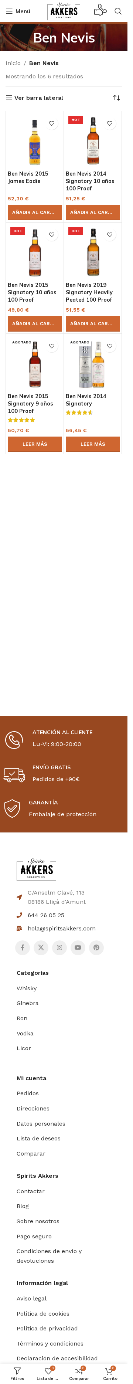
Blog (23, 1206)
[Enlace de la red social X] (41, 947)
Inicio (13, 63)
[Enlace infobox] (100, 11)
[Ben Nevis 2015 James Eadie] (35, 140)
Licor (24, 1048)
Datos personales (41, 1123)
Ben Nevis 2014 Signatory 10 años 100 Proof (90, 181)
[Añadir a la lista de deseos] (51, 123)
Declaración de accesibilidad (57, 1358)
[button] (35, 212)
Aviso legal (32, 1298)
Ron (22, 1018)
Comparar (31, 1153)
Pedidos (28, 1093)
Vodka (25, 1033)
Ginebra (28, 1003)
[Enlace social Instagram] (59, 947)
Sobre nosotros (38, 1221)
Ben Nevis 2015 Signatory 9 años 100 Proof (30, 403)
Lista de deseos (39, 1138)
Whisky (27, 988)
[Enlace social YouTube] (78, 947)
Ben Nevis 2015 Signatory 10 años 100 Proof (32, 292)
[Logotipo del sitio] (63, 10)
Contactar (31, 1191)
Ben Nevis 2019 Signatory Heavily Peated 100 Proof (89, 292)
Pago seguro (34, 1236)
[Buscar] (118, 11)
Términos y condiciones (50, 1343)
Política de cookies (43, 1313)
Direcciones (33, 1108)
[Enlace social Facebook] (22, 947)
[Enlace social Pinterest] (96, 947)
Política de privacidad (47, 1328)
